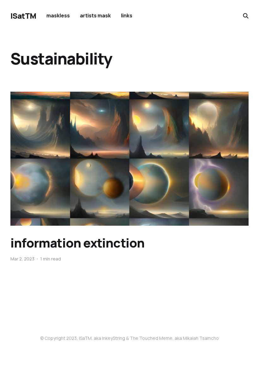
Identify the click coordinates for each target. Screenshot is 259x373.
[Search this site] (245, 16)
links (126, 15)
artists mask (95, 15)
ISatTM (23, 16)
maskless (58, 15)
